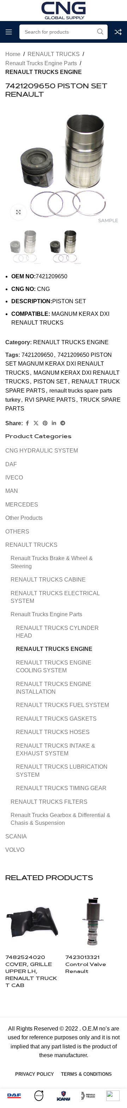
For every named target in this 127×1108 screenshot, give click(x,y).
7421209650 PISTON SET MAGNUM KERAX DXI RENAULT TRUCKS (58, 364)
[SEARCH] (100, 32)
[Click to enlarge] (18, 212)
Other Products (24, 518)
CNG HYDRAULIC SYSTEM (41, 451)
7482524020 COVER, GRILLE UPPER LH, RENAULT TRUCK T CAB (31, 972)
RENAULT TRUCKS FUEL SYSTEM (62, 705)
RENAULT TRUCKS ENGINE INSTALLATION (53, 688)
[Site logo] (63, 10)
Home (12, 54)
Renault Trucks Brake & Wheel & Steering (52, 562)
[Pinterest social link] (45, 423)
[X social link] (36, 423)
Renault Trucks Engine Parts (41, 63)
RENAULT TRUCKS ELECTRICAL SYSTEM (55, 597)
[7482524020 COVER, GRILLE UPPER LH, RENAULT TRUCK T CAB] (33, 922)
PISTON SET (50, 382)
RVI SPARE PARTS (50, 400)
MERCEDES (21, 505)
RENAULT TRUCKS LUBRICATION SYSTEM (62, 770)
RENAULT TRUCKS (54, 54)
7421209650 (37, 355)
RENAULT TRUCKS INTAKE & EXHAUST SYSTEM (55, 749)
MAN (11, 491)
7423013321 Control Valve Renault (85, 964)
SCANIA (16, 837)
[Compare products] (118, 32)
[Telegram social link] (62, 423)
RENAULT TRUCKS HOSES (53, 732)
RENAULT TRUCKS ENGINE (43, 72)
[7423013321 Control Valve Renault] (93, 922)
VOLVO (14, 850)
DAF (11, 464)
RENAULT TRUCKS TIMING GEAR (61, 788)
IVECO (14, 478)
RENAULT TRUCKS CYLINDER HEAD (57, 632)
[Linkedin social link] (54, 423)
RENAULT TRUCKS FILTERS (49, 802)
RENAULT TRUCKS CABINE (48, 580)
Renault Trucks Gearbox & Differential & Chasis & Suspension (60, 819)
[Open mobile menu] (9, 32)
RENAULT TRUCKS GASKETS (56, 719)
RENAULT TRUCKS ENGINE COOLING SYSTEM (53, 666)
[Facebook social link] (27, 423)
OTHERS (17, 532)
